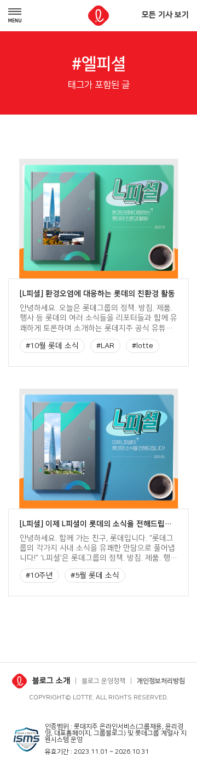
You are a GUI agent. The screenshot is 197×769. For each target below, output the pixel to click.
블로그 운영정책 (103, 681)
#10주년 (39, 575)
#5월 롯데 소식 (95, 575)
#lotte (142, 345)
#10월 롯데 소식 (52, 345)
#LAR (105, 345)
